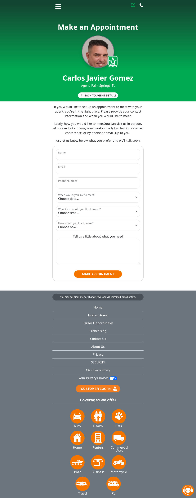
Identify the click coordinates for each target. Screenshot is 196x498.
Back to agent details (100, 95)
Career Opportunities (98, 323)
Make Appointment (98, 274)
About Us (98, 347)
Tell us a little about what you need (98, 236)
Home (98, 307)
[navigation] (188, 490)
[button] (58, 6)
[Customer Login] (98, 388)
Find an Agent (98, 315)
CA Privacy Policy (98, 370)
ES (133, 5)
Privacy (98, 354)
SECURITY (98, 362)
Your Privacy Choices (94, 378)
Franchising (98, 331)
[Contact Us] (141, 5)
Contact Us (98, 339)
